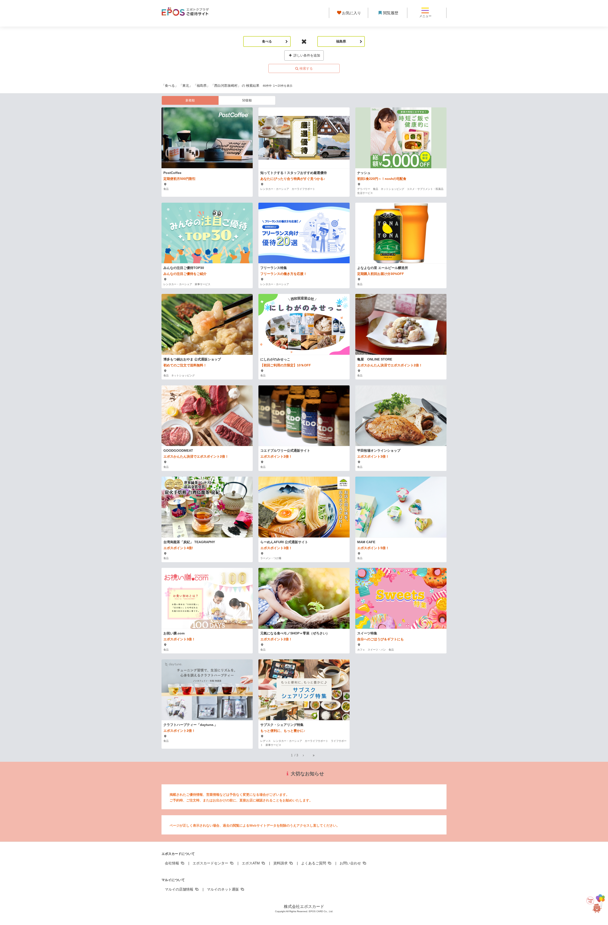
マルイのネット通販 (223, 889)
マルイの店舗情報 (179, 889)
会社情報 (172, 863)
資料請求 (281, 863)
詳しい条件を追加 (306, 55)
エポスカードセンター (211, 863)
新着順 (190, 100)
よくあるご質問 (314, 863)
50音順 (247, 100)
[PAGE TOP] (596, 902)
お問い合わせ (351, 863)
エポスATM (251, 863)
